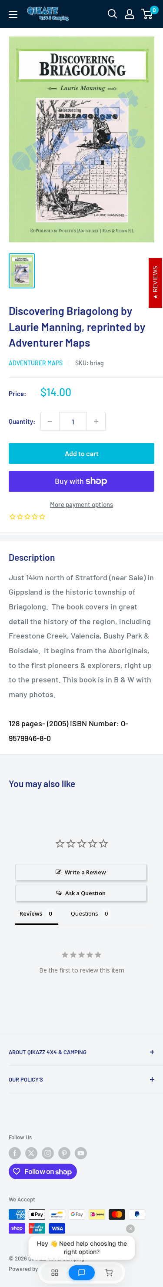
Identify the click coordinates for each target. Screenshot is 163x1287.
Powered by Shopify (33, 1268)
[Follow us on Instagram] (48, 1153)
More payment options (81, 504)
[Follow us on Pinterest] (64, 1153)
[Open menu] (13, 14)
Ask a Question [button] (85, 893)
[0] (147, 14)
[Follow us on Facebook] (15, 1153)
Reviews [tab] (31, 913)
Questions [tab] (84, 913)
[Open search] (112, 14)
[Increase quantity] (96, 421)
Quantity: (22, 421)
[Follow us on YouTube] (81, 1153)
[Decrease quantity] (50, 421)
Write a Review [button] (85, 872)
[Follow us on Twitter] (31, 1153)
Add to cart (82, 453)
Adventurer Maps (36, 363)
